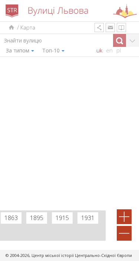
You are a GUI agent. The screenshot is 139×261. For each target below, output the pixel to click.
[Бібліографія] (121, 27)
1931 (88, 218)
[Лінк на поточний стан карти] (99, 27)
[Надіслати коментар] (110, 27)
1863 (11, 218)
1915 (62, 218)
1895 (36, 218)
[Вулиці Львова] (11, 27)
